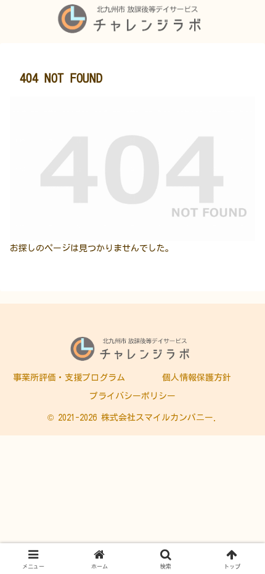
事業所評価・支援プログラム (69, 377)
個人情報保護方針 (196, 377)
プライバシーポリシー (132, 396)
